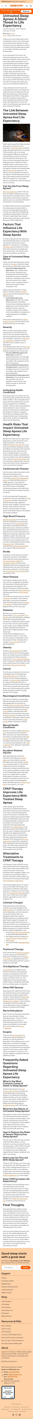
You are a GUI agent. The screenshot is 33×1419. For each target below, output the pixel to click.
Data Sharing (22, 1411)
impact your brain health (16, 705)
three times (6, 598)
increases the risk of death (17, 665)
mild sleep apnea (8, 247)
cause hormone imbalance (21, 659)
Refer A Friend (6, 1329)
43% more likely (10, 715)
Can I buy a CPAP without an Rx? (11, 1334)
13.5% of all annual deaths (20, 546)
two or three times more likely (12, 561)
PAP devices (25, 997)
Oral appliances (8, 970)
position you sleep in (23, 952)
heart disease (23, 592)
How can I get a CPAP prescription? (12, 1340)
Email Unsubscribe (7, 1289)
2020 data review (17, 148)
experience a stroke (9, 563)
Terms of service (24, 1407)
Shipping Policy (6, 1284)
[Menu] (2, 6)
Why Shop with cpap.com (9, 1361)
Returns (3, 1278)
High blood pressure (9, 519)
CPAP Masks (5, 1304)
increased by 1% (8, 544)
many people (17, 615)
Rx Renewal (5, 1313)
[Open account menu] (27, 6)
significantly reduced (9, 1105)
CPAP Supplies (6, 1307)
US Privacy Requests (13, 1411)
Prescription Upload (7, 1281)
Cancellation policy (26, 1409)
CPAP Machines (6, 1301)
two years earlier (15, 642)
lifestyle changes (8, 910)
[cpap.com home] (16, 6)
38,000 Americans (24, 590)
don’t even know (12, 170)
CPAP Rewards (6, 1331)
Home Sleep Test (6, 1310)
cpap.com (18, 1404)
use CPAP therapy (16, 827)
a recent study (15, 680)
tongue (21, 1026)
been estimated (20, 523)
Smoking (11, 940)
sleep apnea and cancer (10, 676)
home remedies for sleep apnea (13, 880)
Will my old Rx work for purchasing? (12, 1337)
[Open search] (6, 6)
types (15, 264)
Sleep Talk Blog (6, 1326)
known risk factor (16, 651)
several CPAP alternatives (17, 893)
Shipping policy (6, 1409)
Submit (25, 1267)
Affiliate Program (6, 1292)
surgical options (18, 1035)
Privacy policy (15, 1407)
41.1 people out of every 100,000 (16, 571)
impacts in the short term (17, 445)
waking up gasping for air (10, 1175)
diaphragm (8, 1028)
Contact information (16, 1409)
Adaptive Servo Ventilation (11, 1001)
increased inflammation (19, 459)
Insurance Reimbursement (9, 1287)
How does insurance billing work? (11, 1343)
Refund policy (7, 1407)
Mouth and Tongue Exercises (20, 932)
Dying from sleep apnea (10, 191)
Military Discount (6, 1316)
